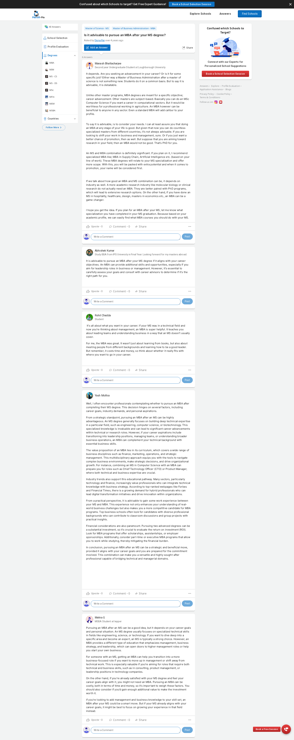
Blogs (228, 89)
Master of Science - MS (97, 28)
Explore (215, 85)
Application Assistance (211, 89)
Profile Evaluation (58, 46)
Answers (204, 85)
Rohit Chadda (103, 315)
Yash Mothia (102, 395)
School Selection (57, 38)
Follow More (52, 127)
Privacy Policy (207, 93)
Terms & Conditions (210, 97)
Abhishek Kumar (104, 250)
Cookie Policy (223, 93)
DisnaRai (100, 40)
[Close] (290, 4)
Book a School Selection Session (225, 73)
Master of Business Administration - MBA (134, 28)
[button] (192, 4)
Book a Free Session (267, 729)
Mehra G (100, 617)
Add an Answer (99, 47)
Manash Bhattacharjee (108, 63)
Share (189, 47)
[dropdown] (189, 226)
